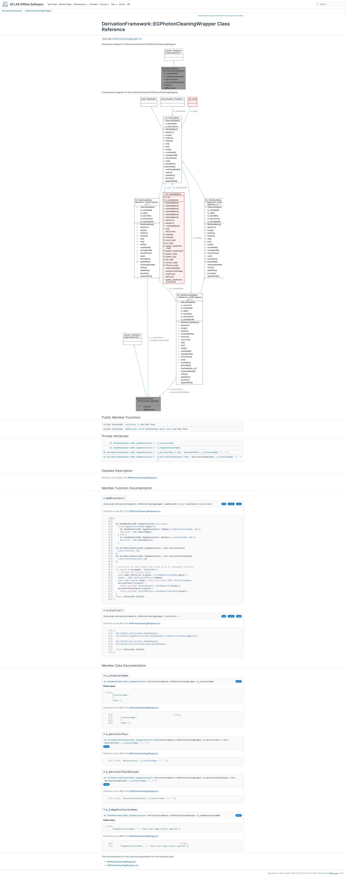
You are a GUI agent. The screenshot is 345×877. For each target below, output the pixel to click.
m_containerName (165, 443)
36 (121, 836)
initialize (130, 424)
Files (113, 4)
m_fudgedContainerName (168, 448)
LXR (128, 4)
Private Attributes (223, 16)
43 (121, 791)
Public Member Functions (207, 16)
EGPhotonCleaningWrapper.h (126, 39)
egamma (121, 578)
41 (121, 753)
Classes (103, 4)
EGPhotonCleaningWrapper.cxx (145, 511)
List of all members (236, 16)
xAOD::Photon (130, 580)
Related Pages (65, 4)
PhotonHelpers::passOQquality (154, 586)
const (141, 429)
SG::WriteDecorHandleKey (115, 452)
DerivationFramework (12, 11)
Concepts (93, 4)
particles (161, 524)
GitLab (122, 4)
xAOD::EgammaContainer (141, 443)
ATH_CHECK (120, 633)
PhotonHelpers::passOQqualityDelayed (158, 591)
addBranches (131, 429)
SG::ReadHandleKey (119, 443)
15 (121, 623)
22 (119, 477)
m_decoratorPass (165, 452)
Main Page (52, 4)
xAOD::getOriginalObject (140, 578)
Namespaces (79, 4)
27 (121, 511)
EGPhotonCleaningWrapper (38, 11)
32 (121, 707)
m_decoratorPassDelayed (169, 457)
